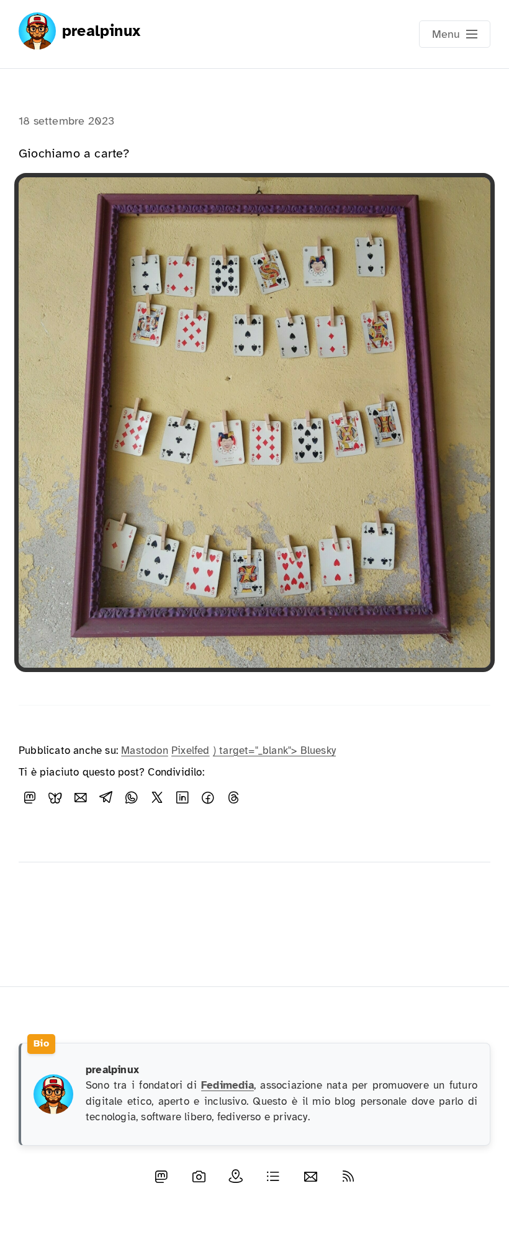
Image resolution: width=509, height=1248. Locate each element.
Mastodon (144, 750)
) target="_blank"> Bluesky (274, 750)
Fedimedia (227, 1085)
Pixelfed (190, 750)
